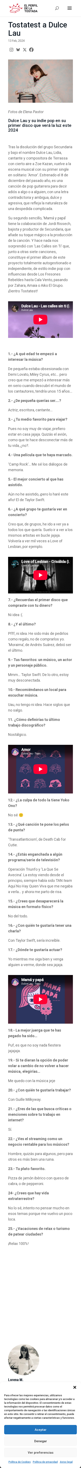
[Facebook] (31, 50)
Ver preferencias (40, 1452)
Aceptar (41, 1430)
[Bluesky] (18, 50)
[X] (25, 50)
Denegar (40, 1441)
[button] (75, 1387)
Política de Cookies (20, 1462)
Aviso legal (66, 1462)
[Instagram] (11, 50)
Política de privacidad (45, 1462)
